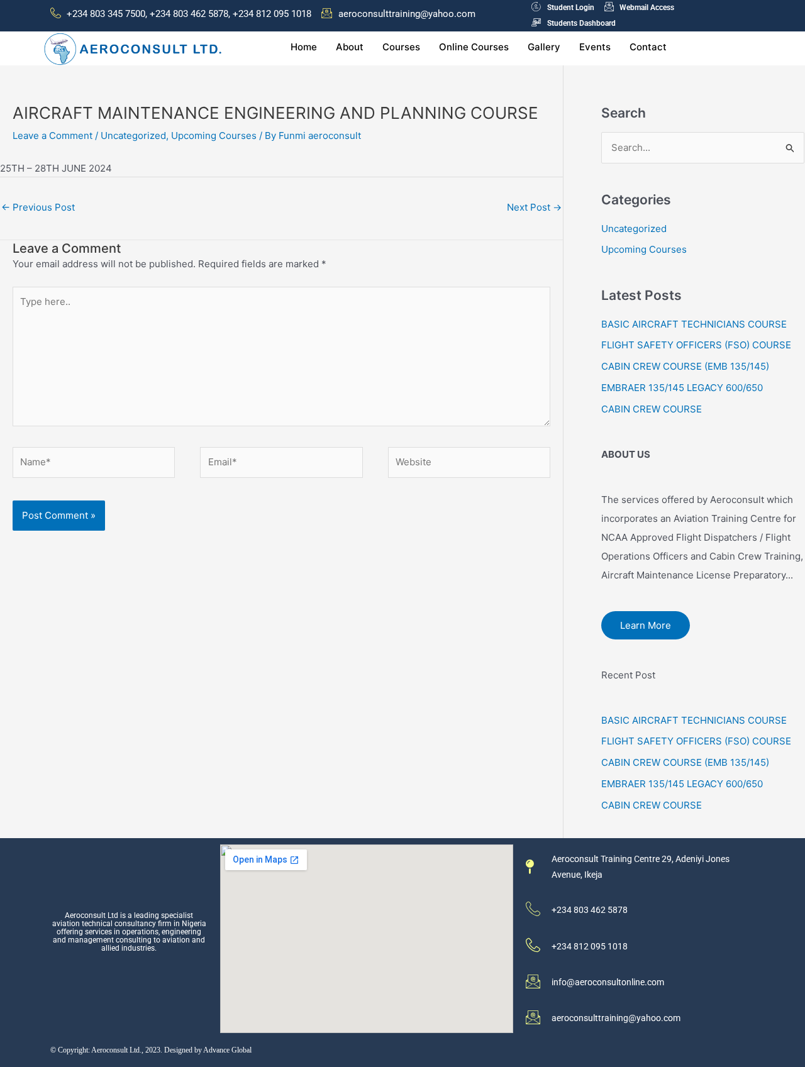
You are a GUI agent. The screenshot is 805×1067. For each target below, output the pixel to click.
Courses (401, 47)
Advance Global (227, 1050)
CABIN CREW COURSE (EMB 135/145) (685, 366)
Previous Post (38, 207)
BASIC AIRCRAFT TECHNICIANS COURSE (694, 324)
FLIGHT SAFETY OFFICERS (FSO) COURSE (696, 345)
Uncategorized (133, 135)
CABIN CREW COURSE (651, 409)
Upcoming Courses (214, 135)
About (350, 47)
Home (304, 47)
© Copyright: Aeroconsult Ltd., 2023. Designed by (126, 1050)
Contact (648, 47)
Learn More (645, 625)
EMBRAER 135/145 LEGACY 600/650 (682, 388)
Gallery (544, 47)
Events (595, 47)
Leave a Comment (52, 135)
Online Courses (474, 47)
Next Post (534, 207)
